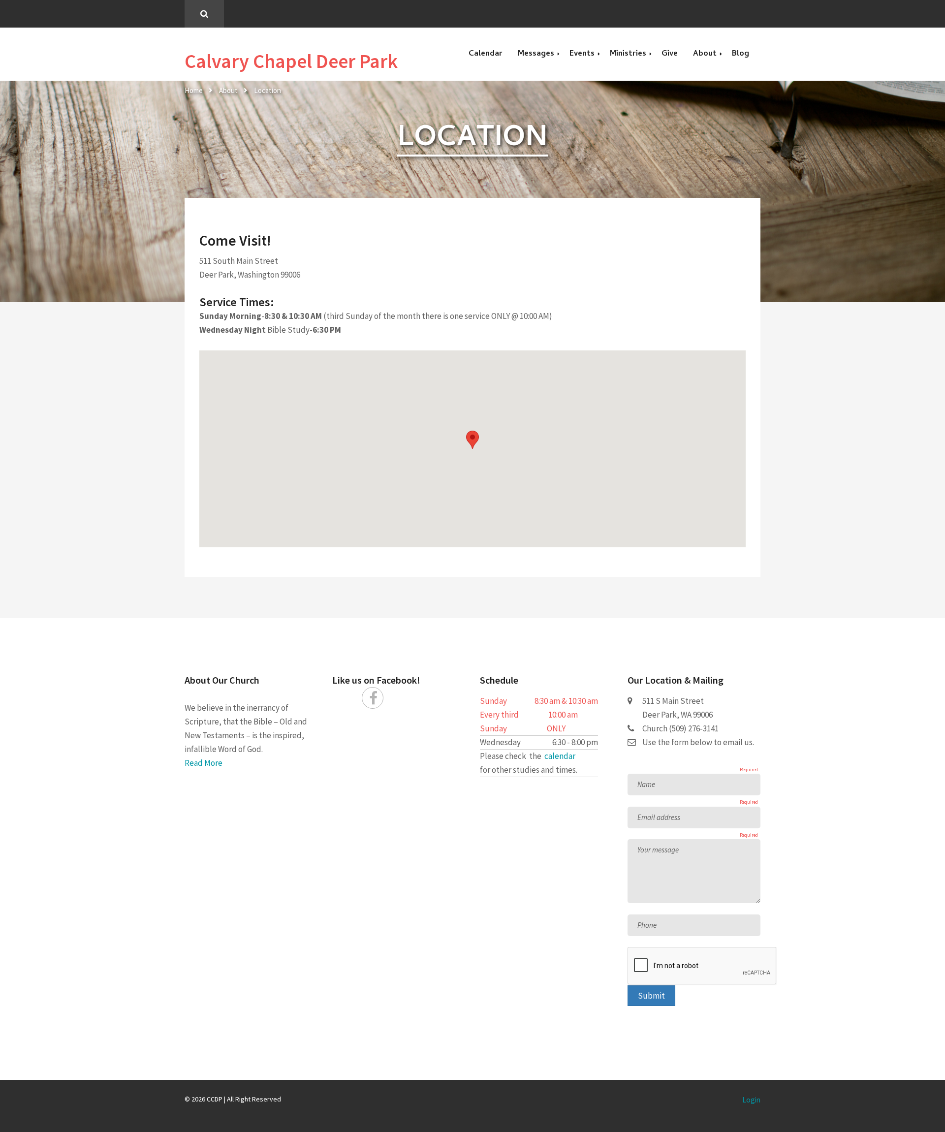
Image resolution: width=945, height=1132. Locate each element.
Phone (647, 925)
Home (194, 90)
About (228, 90)
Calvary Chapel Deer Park (291, 61)
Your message (658, 849)
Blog (740, 54)
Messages (536, 54)
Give (670, 54)
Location (267, 90)
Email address (658, 817)
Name (646, 784)
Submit (651, 995)
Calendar (486, 54)
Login (751, 1099)
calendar (559, 756)
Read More (203, 762)
